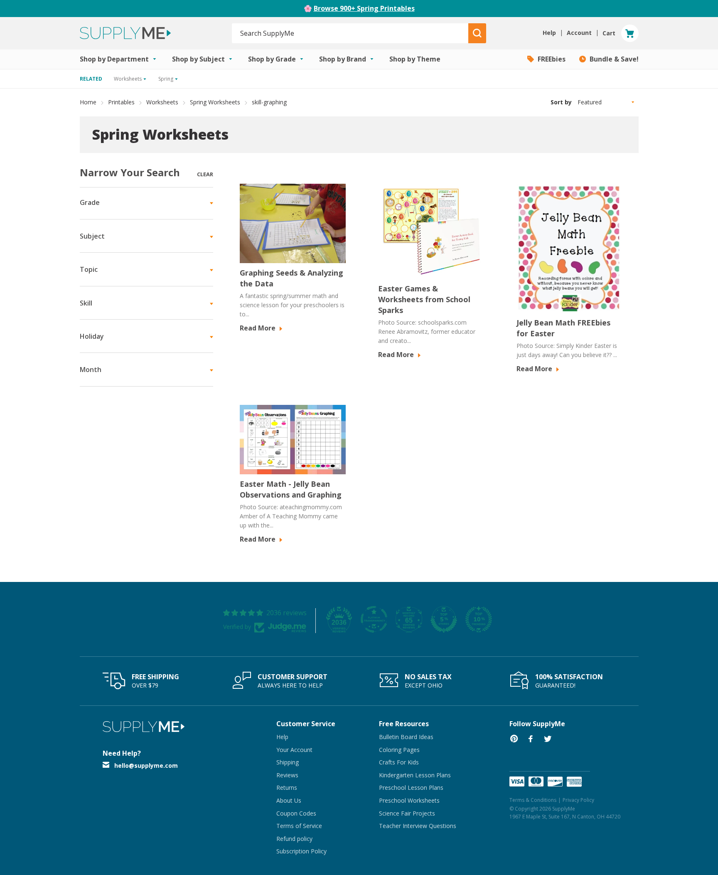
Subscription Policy (301, 851)
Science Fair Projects (407, 813)
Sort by (561, 102)
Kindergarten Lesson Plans (415, 775)
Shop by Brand (343, 59)
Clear (205, 174)
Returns (286, 787)
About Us (288, 800)
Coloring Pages (399, 750)
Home (88, 102)
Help (282, 737)
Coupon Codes (296, 813)
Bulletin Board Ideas (406, 737)
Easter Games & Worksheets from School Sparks (424, 299)
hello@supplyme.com (146, 765)
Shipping (287, 762)
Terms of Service (299, 826)
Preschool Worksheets (409, 800)
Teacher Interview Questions (417, 826)
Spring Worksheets (215, 102)
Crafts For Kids (399, 762)
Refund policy (294, 839)
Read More (258, 328)
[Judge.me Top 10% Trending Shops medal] (478, 619)
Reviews (287, 775)
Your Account (294, 750)
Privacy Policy (578, 800)
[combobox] (350, 33)
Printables (121, 102)
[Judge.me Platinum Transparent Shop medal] (374, 619)
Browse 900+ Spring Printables (364, 8)
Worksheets (162, 102)
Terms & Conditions (532, 800)
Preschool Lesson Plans (411, 787)
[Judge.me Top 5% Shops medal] (443, 619)
